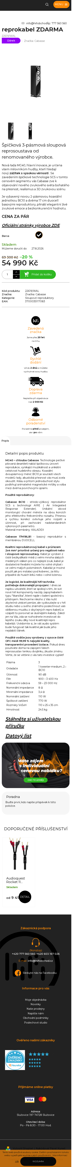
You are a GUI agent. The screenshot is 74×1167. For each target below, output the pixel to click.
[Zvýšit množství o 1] (16, 272)
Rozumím (38, 1161)
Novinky (36, 1004)
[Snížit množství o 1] (16, 276)
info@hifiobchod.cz (38, 23)
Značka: (34, 41)
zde (17, 1161)
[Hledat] (47, 4)
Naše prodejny (36, 1008)
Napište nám (36, 1013)
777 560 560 (59, 23)
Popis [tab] (5, 440)
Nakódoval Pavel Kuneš (50, 1148)
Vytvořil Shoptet (23, 1148)
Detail (25, 897)
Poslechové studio (35, 1022)
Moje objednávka (35, 999)
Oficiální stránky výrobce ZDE (31, 225)
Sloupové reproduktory (39, 298)
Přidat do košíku (41, 274)
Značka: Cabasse (35, 294)
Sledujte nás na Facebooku (40, 972)
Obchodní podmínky (35, 1018)
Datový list (18, 736)
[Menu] (61, 4)
